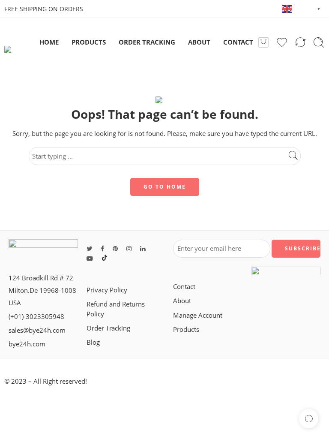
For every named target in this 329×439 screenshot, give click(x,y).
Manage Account (197, 315)
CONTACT (238, 42)
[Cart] (263, 42)
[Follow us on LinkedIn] (142, 248)
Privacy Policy (107, 290)
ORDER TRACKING (147, 42)
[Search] (319, 42)
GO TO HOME (165, 186)
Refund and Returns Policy (116, 309)
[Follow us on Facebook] (102, 248)
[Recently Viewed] (308, 418)
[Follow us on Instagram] (129, 248)
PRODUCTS (89, 42)
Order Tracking (108, 328)
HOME (49, 42)
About (182, 301)
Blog (93, 342)
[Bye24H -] (19, 42)
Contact (184, 287)
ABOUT (199, 42)
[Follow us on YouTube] (90, 258)
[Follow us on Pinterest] (115, 248)
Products (186, 329)
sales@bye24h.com (37, 330)
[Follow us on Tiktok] (105, 258)
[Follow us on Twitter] (89, 248)
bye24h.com (27, 344)
